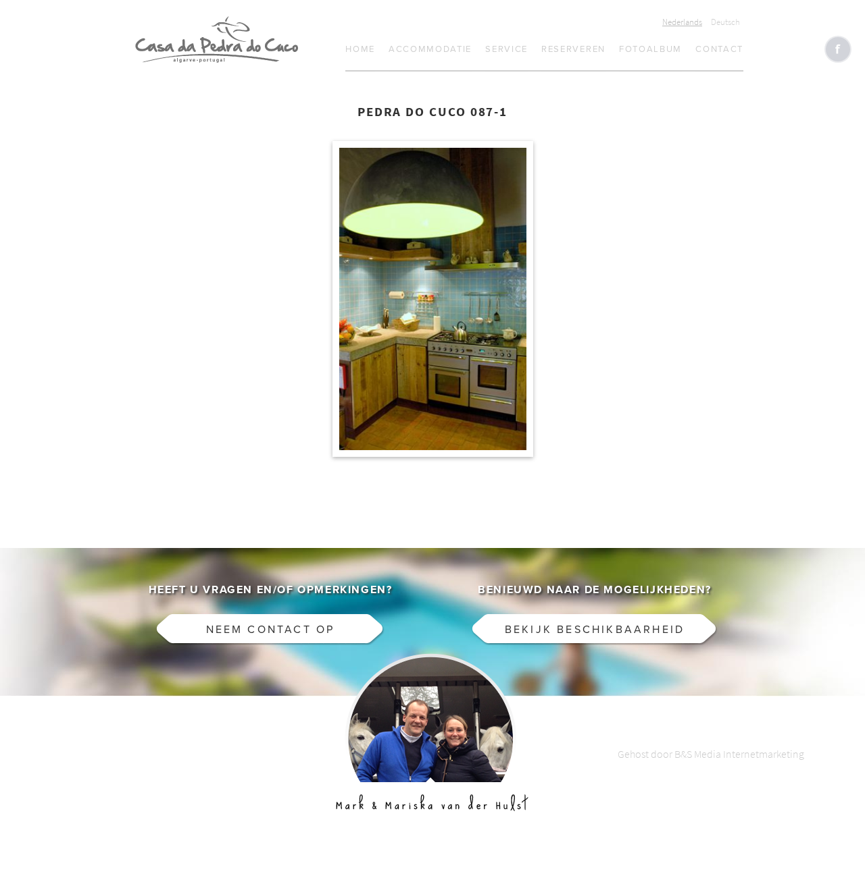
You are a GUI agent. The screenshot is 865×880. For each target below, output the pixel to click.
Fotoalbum (650, 49)
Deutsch (725, 22)
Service (506, 49)
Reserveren (573, 49)
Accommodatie (430, 49)
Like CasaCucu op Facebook (837, 49)
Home (360, 49)
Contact (719, 49)
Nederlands (682, 22)
